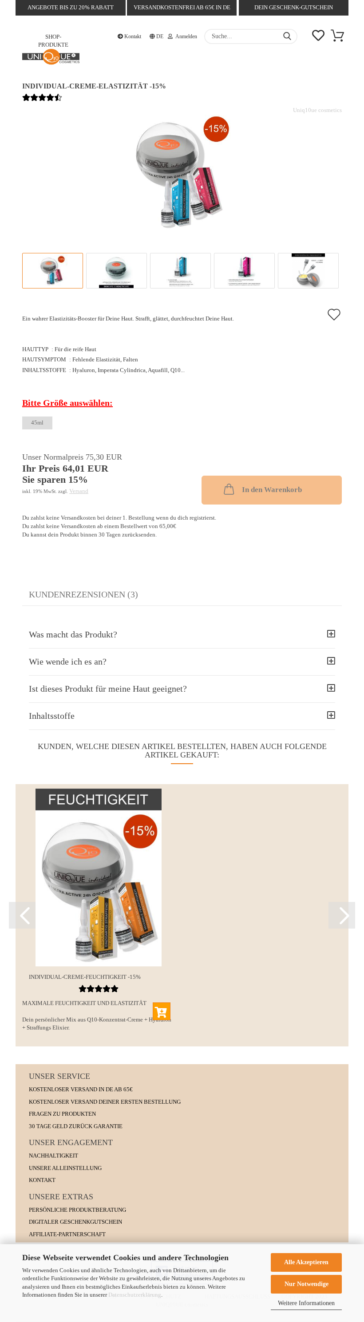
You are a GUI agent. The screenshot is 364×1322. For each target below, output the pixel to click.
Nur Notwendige (306, 1284)
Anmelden (185, 36)
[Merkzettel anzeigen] (318, 36)
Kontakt (132, 36)
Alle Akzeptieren (306, 1262)
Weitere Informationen (306, 1303)
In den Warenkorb (272, 489)
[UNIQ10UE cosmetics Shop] (50, 58)
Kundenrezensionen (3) (83, 594)
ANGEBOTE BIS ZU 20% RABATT (71, 7)
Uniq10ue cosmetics (317, 110)
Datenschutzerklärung (134, 1294)
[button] (22, 915)
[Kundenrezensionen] (42, 102)
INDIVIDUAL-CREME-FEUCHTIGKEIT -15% (85, 976)
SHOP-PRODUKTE (53, 39)
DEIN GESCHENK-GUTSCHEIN (293, 7)
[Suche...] (287, 36)
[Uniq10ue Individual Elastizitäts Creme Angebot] (182, 172)
